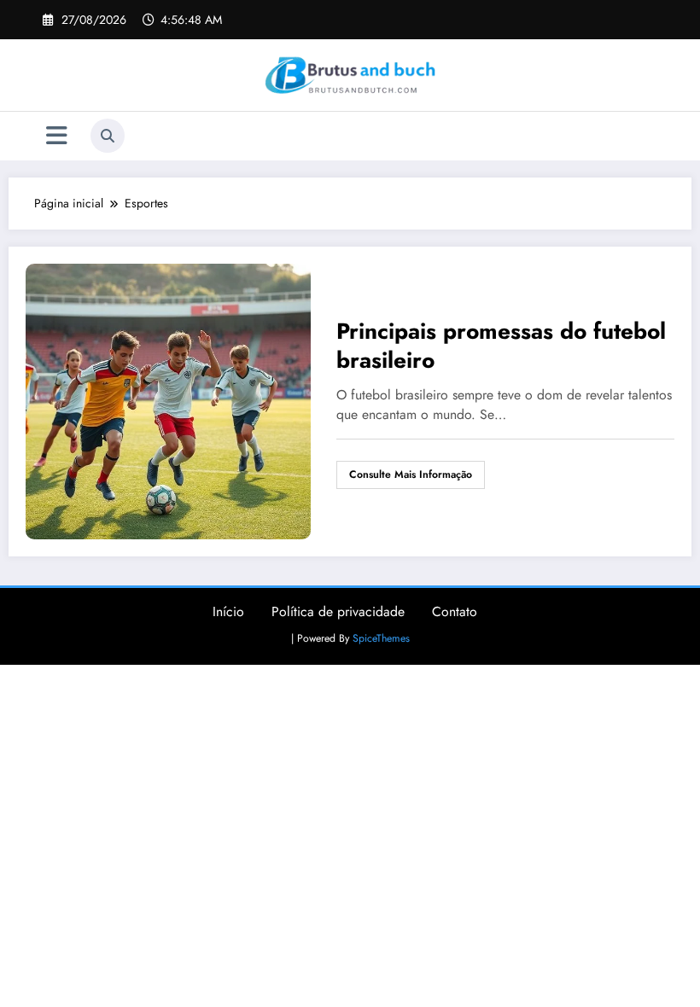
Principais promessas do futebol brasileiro (501, 346)
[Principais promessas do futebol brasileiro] (168, 399)
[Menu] (57, 136)
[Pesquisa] (107, 135)
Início (228, 611)
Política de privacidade (338, 611)
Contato (454, 611)
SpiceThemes (381, 638)
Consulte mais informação (410, 474)
